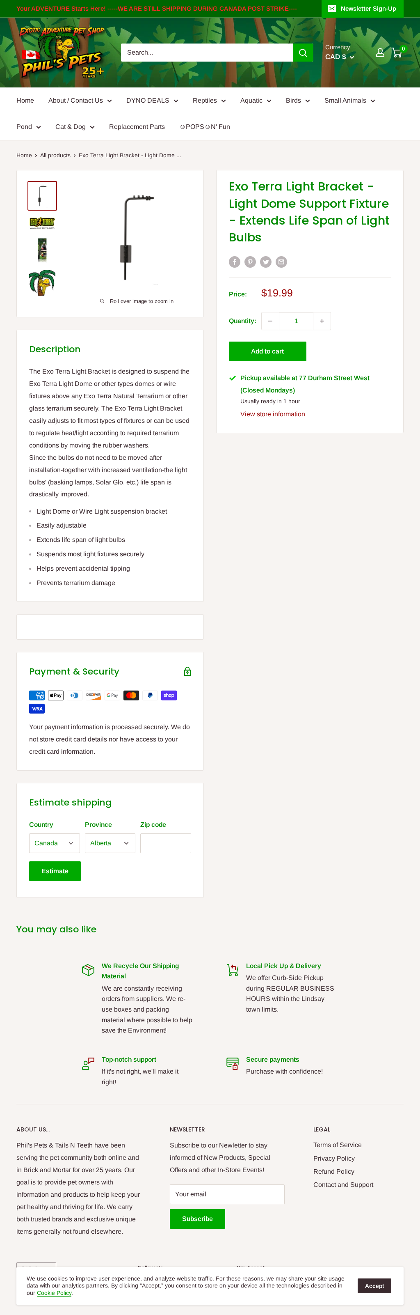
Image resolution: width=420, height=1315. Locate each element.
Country (41, 824)
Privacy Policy (334, 1158)
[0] (397, 52)
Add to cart (267, 351)
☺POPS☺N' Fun (204, 126)
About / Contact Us (75, 100)
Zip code (153, 824)
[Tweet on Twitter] (266, 261)
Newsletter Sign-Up (368, 8)
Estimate (54, 870)
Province (98, 824)
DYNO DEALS (147, 100)
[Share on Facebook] (234, 261)
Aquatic (251, 100)
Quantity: (242, 320)
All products (55, 155)
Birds (293, 100)
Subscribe (197, 1218)
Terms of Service (337, 1144)
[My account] (380, 52)
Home (25, 100)
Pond (24, 126)
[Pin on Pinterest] (250, 261)
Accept (374, 1286)
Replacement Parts (137, 126)
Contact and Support (343, 1184)
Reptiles (205, 100)
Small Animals (345, 100)
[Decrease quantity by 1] (270, 321)
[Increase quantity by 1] (322, 321)
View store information (272, 414)
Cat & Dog (70, 126)
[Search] (303, 53)
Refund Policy (333, 1171)
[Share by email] (281, 261)
